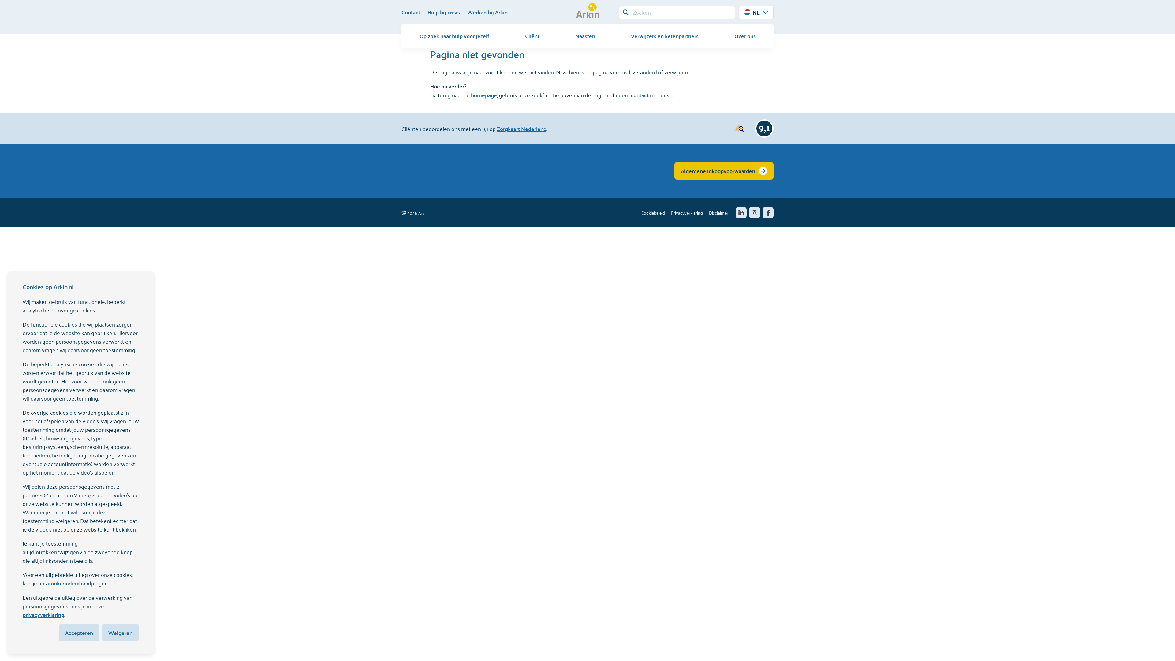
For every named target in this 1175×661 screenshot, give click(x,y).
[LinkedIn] (741, 212)
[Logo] (587, 10)
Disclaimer (718, 212)
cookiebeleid (64, 583)
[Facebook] (768, 212)
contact (640, 95)
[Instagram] (754, 212)
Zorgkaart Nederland (521, 129)
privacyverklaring (43, 615)
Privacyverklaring (687, 212)
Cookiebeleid (653, 212)
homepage (484, 95)
